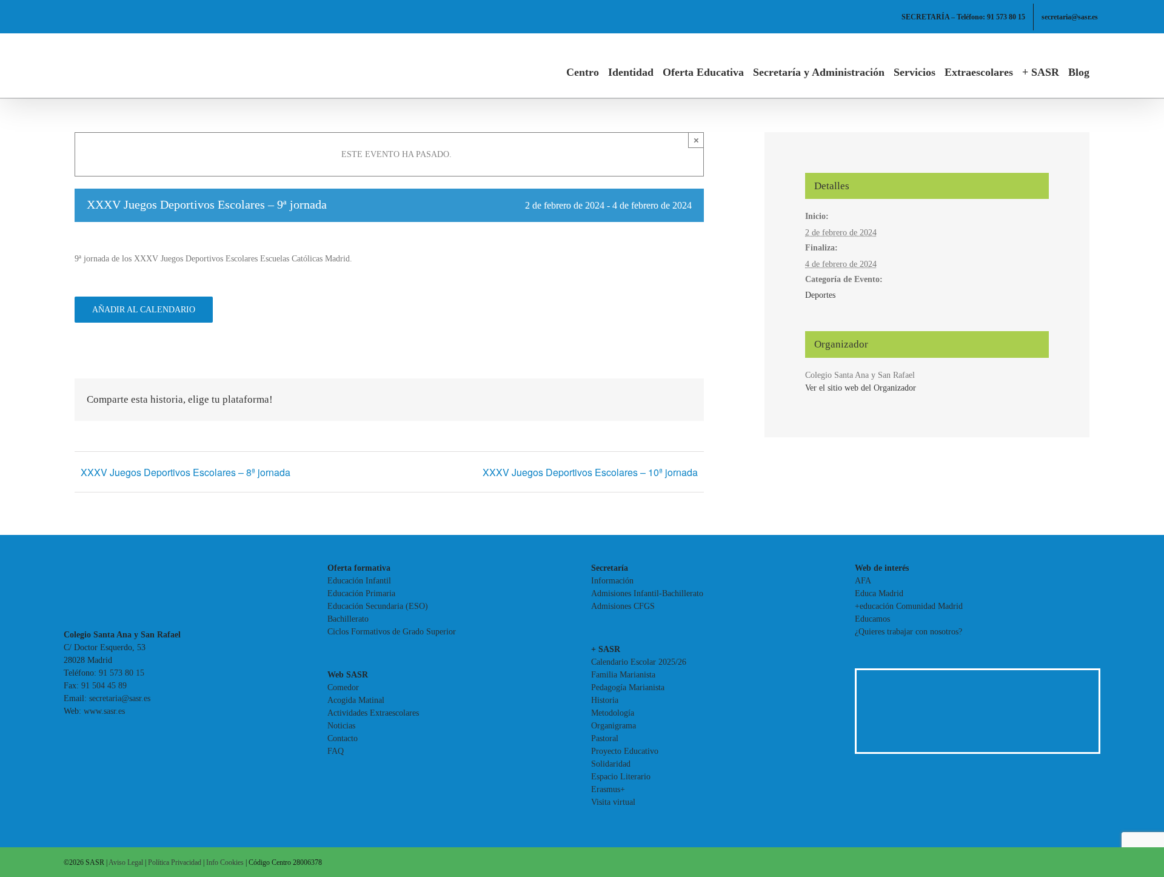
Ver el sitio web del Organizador (860, 387)
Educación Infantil (359, 580)
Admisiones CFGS (623, 606)
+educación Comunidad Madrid (909, 606)
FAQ (335, 751)
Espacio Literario (621, 776)
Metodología (612, 712)
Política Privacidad (174, 862)
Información (612, 580)
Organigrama (613, 725)
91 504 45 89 (104, 685)
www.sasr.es (104, 711)
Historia (604, 700)
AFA (863, 580)
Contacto (342, 738)
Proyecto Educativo (624, 751)
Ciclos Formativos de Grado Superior (391, 631)
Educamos (872, 618)
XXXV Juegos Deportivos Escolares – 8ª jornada (185, 472)
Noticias (341, 725)
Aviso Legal (126, 862)
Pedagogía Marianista (627, 687)
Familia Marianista (623, 674)
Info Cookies (225, 862)
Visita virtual (613, 802)
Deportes (820, 295)
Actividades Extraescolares (373, 712)
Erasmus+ (608, 789)
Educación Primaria (361, 593)
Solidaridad (610, 763)
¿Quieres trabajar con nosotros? (908, 631)
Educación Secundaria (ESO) (377, 606)
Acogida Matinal (355, 700)
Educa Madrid (879, 593)
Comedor (343, 687)
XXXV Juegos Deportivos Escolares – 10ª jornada (590, 472)
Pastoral (604, 738)
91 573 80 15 (121, 672)
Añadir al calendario (143, 309)
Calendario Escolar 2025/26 (638, 662)
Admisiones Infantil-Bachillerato (647, 593)
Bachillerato (348, 618)
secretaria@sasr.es (119, 698)
